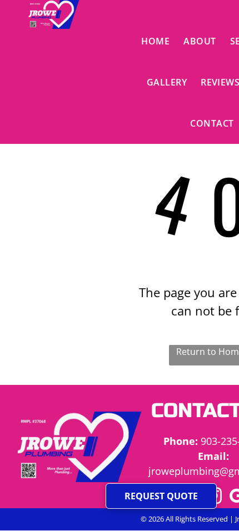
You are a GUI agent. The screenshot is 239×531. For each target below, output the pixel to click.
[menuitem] (157, 41)
